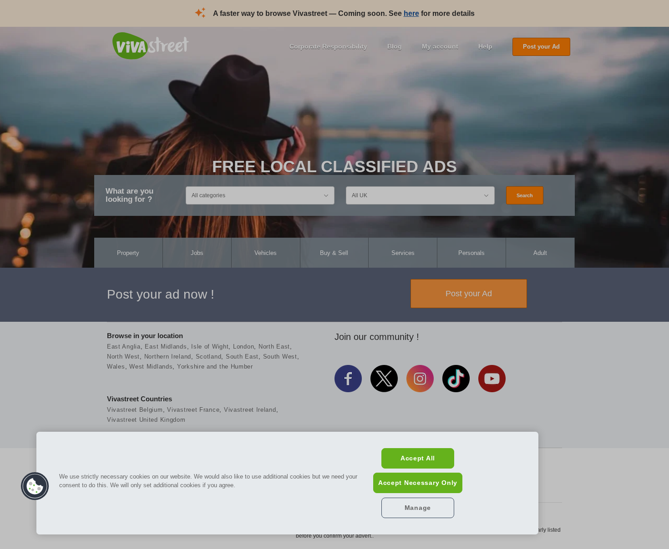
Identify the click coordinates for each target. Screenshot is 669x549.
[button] (35, 486)
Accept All (417, 458)
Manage (418, 507)
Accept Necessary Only (417, 482)
